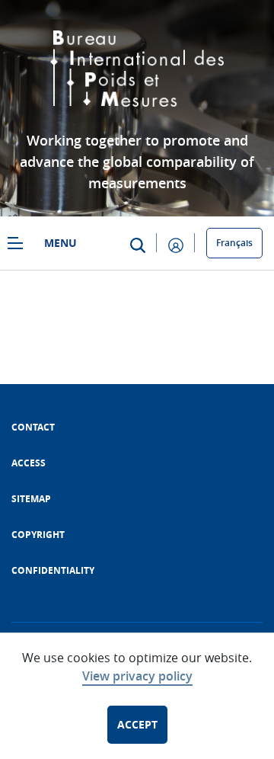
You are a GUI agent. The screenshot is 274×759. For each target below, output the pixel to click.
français (234, 242)
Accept (137, 724)
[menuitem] (33, 427)
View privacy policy (137, 676)
